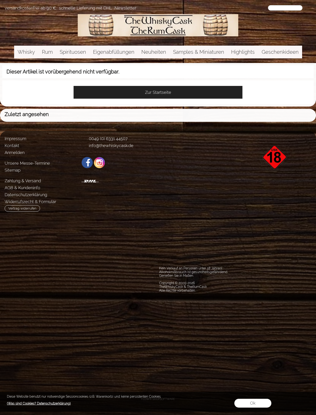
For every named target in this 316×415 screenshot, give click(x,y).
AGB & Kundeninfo (22, 187)
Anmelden (15, 152)
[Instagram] (99, 162)
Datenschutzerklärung (26, 194)
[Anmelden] (247, 8)
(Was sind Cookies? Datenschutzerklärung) (39, 403)
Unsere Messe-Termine (27, 163)
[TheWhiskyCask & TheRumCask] (158, 16)
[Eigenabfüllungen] (114, 52)
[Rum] (47, 52)
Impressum (15, 138)
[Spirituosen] (73, 52)
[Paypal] (126, 181)
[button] (308, 8)
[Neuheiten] (154, 52)
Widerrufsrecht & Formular (30, 201)
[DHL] (90, 181)
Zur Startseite (158, 92)
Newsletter (125, 8)
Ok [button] (252, 403)
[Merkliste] (255, 8)
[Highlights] (243, 52)
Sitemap (13, 170)
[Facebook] (87, 162)
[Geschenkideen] (280, 52)
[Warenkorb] (263, 8)
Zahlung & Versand (23, 180)
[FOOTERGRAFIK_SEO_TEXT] (275, 137)
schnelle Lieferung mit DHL (85, 8)
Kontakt (12, 145)
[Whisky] (26, 52)
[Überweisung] (108, 181)
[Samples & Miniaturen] (199, 52)
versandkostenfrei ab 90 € (30, 8)
